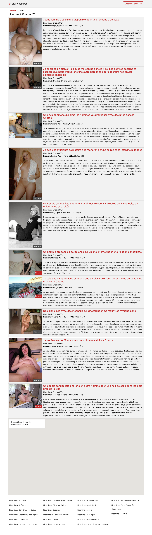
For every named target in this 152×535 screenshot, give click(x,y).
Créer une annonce (133, 3)
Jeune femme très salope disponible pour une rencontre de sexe (81, 19)
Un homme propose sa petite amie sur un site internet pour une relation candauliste (92, 251)
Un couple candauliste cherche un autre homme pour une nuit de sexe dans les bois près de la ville (92, 387)
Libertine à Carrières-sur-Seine (22, 510)
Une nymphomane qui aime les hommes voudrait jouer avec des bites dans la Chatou (88, 116)
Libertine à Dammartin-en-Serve (23, 524)
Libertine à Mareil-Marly (87, 500)
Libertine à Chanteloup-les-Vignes (23, 515)
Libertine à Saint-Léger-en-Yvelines (92, 524)
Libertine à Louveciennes (54, 524)
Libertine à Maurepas (86, 515)
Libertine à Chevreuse (18, 519)
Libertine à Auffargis (17, 505)
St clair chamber (18, 3)
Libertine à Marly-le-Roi (87, 505)
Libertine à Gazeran (51, 510)
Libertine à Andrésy (17, 500)
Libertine (12, 10)
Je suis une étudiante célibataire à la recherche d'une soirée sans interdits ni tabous (92, 149)
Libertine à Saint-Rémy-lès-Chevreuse (123, 507)
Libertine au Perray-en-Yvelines (56, 515)
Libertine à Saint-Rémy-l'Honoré (125, 500)
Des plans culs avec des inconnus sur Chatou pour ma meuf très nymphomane (89, 310)
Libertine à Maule (84, 510)
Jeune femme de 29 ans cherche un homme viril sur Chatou (78, 340)
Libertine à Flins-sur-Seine (54, 505)
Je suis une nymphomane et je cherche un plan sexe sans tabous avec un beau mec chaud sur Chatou (92, 280)
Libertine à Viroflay (119, 514)
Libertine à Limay (50, 519)
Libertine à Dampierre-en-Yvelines (58, 500)
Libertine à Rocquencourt (88, 519)
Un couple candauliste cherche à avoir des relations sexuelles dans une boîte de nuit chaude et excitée (90, 205)
